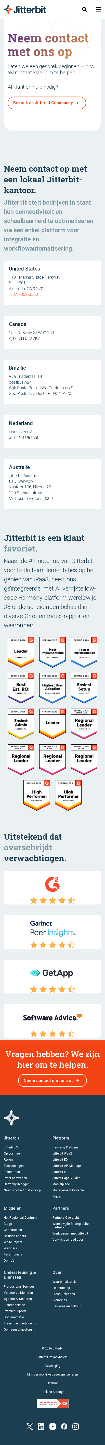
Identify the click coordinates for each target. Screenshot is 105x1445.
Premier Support (15, 1311)
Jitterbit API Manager (67, 1166)
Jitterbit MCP (61, 1172)
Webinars (10, 1248)
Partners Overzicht (65, 1217)
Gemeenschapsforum (19, 1329)
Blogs (8, 1224)
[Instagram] (75, 1426)
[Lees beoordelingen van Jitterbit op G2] (53, 1403)
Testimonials (13, 1254)
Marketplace (61, 1184)
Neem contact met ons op (49, 1080)
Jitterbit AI (11, 1147)
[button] (98, 9)
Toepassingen (14, 1166)
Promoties (59, 1300)
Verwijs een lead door (67, 1239)
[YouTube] (52, 1426)
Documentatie (14, 1317)
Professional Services (19, 1286)
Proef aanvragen (15, 1178)
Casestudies (13, 1230)
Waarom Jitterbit (64, 1282)
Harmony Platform (65, 1147)
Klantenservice (14, 1305)
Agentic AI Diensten (18, 1299)
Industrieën (12, 1172)
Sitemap (52, 1383)
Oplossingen (13, 1153)
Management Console (68, 1190)
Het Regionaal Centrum (20, 1217)
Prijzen (57, 1196)
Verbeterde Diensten (18, 1293)
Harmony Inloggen (17, 1184)
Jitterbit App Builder (66, 1178)
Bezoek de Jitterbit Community (43, 102)
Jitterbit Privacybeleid (52, 1357)
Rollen (8, 1159)
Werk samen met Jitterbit (70, 1233)
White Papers (13, 1242)
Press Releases (63, 1294)
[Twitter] (30, 1426)
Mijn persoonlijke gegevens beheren (52, 1374)
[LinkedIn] (41, 1426)
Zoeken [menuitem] (84, 9)
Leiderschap (61, 1288)
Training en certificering (20, 1323)
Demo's (9, 1260)
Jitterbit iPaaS (62, 1153)
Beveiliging (52, 1366)
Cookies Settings (52, 1392)
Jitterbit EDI (60, 1159)
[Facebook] (64, 1426)
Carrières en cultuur (66, 1306)
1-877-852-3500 (23, 294)
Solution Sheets (15, 1236)
